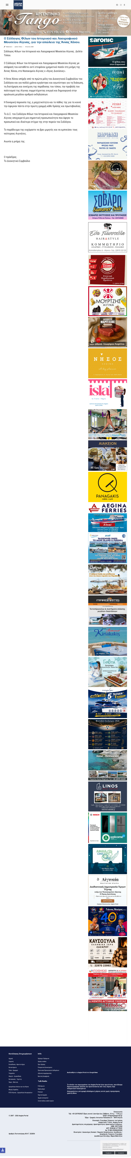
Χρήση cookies (42, 1145)
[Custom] (124, 5)
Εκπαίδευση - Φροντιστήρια (17, 1148)
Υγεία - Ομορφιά (13, 1154)
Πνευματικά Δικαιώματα (45, 1151)
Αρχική (11, 1142)
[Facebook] (117, 5)
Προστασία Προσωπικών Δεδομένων (48, 1154)
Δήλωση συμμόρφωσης (45, 1157)
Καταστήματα (13, 1151)
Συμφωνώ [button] (108, 1153)
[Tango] (65, 22)
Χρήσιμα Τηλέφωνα (43, 1142)
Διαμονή (11, 1145)
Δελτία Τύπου (18, 46)
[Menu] (7, 4)
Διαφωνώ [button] (121, 1153)
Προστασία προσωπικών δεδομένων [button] (113, 1149)
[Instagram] (121, 5)
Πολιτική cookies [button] (107, 1147)
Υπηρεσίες (12, 1157)
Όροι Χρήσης (41, 1148)
